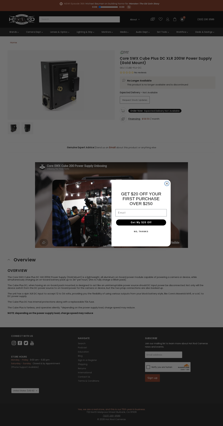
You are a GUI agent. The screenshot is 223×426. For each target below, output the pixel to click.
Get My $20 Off (141, 222)
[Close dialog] (167, 183)
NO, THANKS (141, 231)
